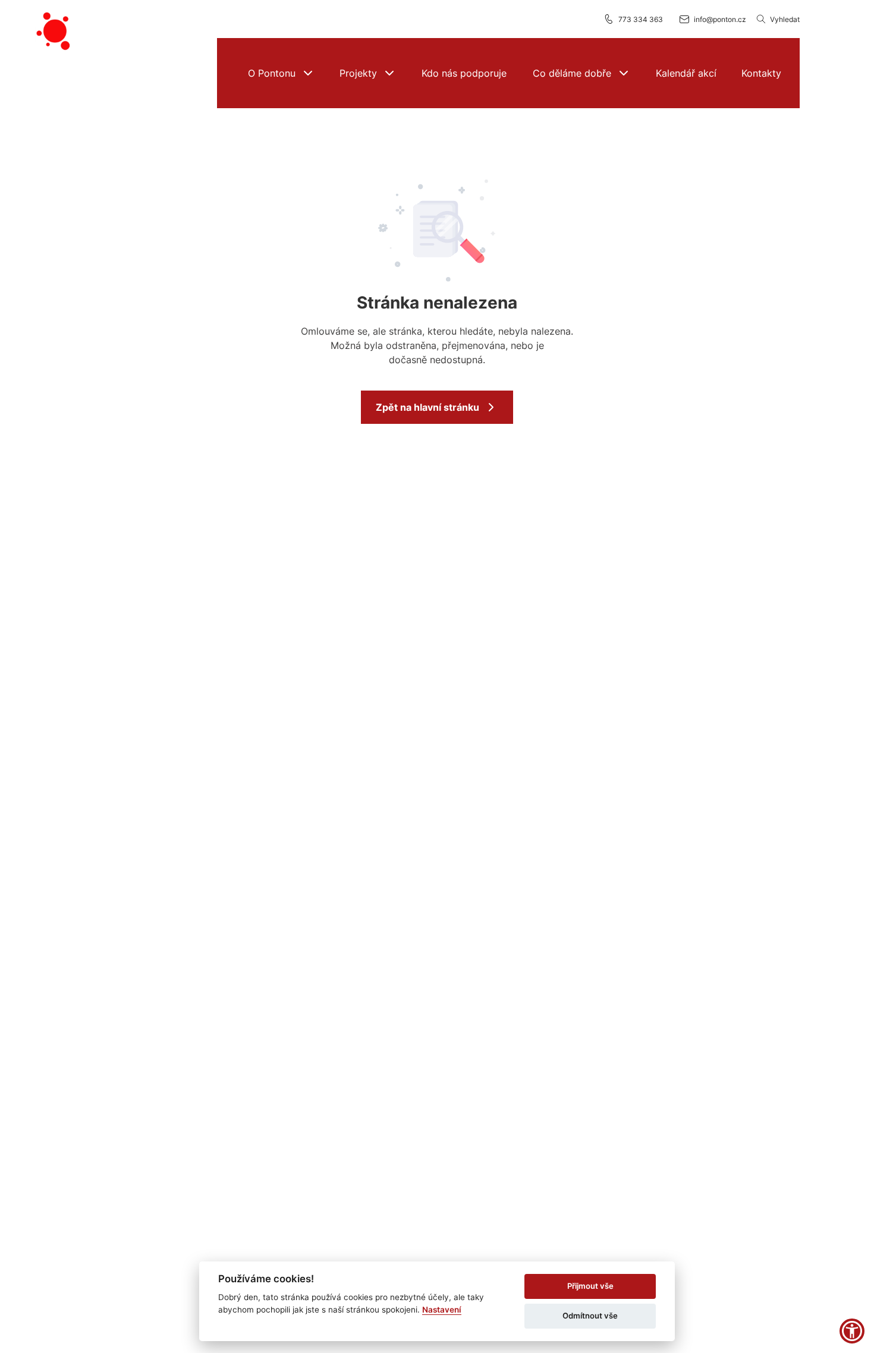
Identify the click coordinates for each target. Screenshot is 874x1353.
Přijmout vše (590, 1286)
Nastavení (441, 1309)
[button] (281, 73)
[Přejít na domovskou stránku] (54, 31)
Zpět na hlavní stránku (427, 407)
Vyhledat (785, 19)
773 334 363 (640, 19)
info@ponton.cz (720, 19)
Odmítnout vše (590, 1315)
